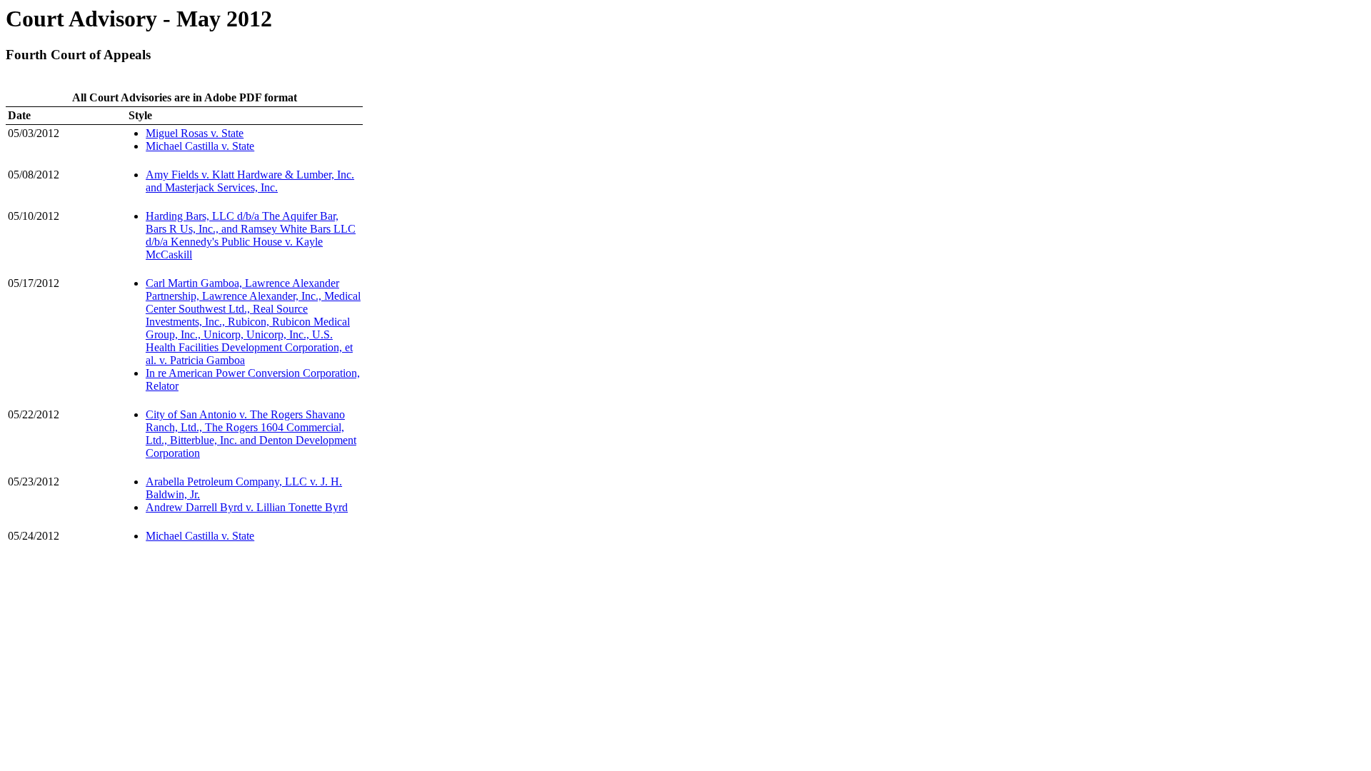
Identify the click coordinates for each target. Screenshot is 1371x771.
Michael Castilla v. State (200, 146)
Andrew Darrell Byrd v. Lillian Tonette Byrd (247, 507)
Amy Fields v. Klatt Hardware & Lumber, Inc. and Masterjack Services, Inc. (250, 180)
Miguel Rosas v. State (194, 133)
